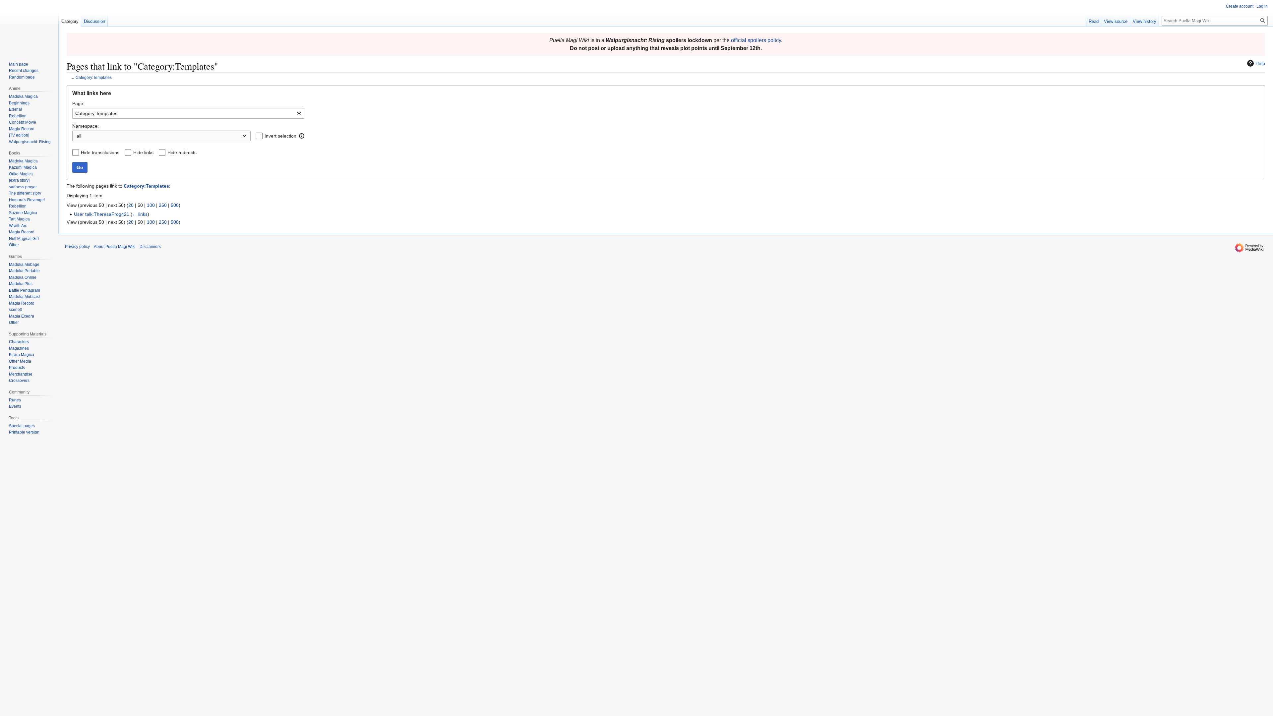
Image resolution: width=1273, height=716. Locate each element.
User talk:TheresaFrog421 (101, 214)
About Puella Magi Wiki (115, 246)
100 (151, 205)
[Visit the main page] (29, 26)
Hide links (143, 152)
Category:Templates (94, 77)
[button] (301, 136)
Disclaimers (150, 246)
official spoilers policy (756, 40)
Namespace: (85, 126)
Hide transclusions (100, 152)
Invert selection (280, 136)
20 (131, 205)
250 (163, 205)
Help (1260, 63)
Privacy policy (77, 246)
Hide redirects (182, 152)
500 (175, 205)
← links (140, 214)
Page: (78, 103)
